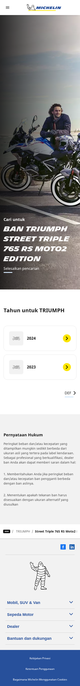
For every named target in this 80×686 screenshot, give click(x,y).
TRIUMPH (23, 531)
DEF (68, 393)
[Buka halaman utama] (44, 7)
